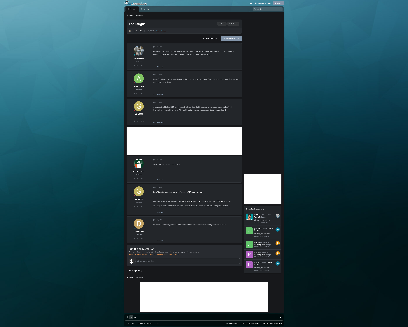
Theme (228, 323)
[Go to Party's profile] (249, 254)
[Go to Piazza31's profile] (249, 217)
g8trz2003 (139, 114)
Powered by (272, 323)
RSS (157, 323)
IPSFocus (235, 323)
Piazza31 (257, 214)
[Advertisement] (184, 141)
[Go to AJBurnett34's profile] (139, 78)
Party (256, 252)
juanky (257, 228)
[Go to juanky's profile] (249, 230)
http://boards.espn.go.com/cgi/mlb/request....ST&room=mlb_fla (206, 201)
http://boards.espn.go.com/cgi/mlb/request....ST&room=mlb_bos (177, 192)
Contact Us (141, 323)
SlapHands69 (137, 31)
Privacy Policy (131, 323)
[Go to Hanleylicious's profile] (139, 164)
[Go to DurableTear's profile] (139, 224)
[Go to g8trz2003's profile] (139, 106)
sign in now (176, 252)
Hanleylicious (138, 171)
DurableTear (139, 232)
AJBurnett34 (139, 86)
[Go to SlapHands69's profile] (130, 31)
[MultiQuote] (154, 67)
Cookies (149, 323)
